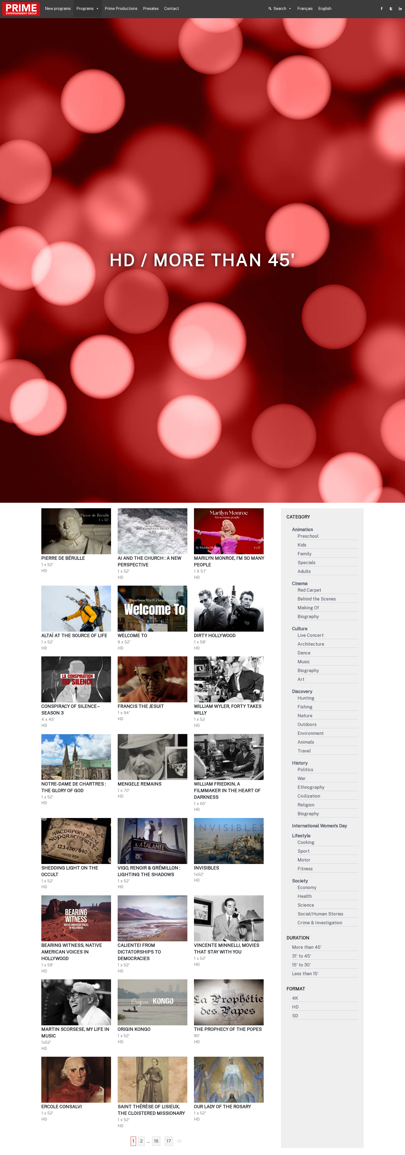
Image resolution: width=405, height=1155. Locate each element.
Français (305, 8)
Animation (302, 529)
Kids (302, 545)
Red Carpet (309, 590)
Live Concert (311, 635)
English (324, 8)
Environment (311, 733)
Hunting (306, 698)
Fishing (305, 707)
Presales (151, 8)
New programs (58, 8)
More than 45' (307, 947)
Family (305, 553)
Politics (305, 769)
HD (295, 1007)
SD (295, 1015)
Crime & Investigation (320, 922)
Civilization (309, 796)
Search (280, 8)
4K (295, 998)
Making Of (308, 607)
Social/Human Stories (320, 914)
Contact (171, 8)
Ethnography (311, 787)
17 (169, 1141)
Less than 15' (305, 973)
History (300, 763)
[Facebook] (381, 8)
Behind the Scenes (317, 599)
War (302, 778)
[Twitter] (391, 8)
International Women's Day (319, 825)
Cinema (299, 583)
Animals (306, 742)
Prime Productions (121, 8)
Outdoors (307, 724)
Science (306, 905)
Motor (304, 860)
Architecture (311, 644)
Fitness (305, 868)
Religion (306, 805)
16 (156, 1141)
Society (300, 881)
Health (305, 896)
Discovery (302, 691)
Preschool (308, 536)
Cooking (306, 842)
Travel (304, 751)
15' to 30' (301, 965)
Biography (308, 616)
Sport (304, 851)
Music (304, 661)
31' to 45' (301, 956)
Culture (299, 628)
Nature (305, 715)
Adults (304, 571)
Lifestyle (301, 835)
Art (301, 679)
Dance (304, 653)
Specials (306, 562)
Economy (307, 887)
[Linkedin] (400, 8)
